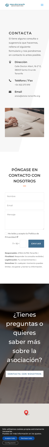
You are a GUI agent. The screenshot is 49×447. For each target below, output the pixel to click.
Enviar (36, 243)
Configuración (10, 443)
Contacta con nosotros (24, 374)
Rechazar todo (26, 438)
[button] (27, 412)
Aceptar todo (10, 438)
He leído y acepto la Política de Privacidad (22, 235)
